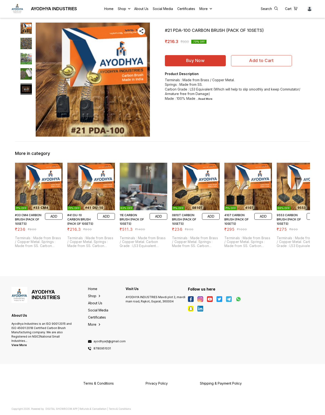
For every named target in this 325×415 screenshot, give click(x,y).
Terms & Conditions (120, 408)
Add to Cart (261, 60)
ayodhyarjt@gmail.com (110, 341)
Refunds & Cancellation (93, 408)
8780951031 (102, 348)
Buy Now (195, 60)
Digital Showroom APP (61, 408)
